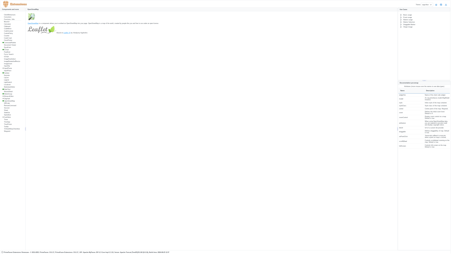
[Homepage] (436, 5)
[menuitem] (11, 15)
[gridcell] (411, 94)
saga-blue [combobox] (425, 5)
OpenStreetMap (33, 23)
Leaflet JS (67, 33)
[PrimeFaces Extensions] (6, 4)
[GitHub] (441, 5)
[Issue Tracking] (446, 5)
